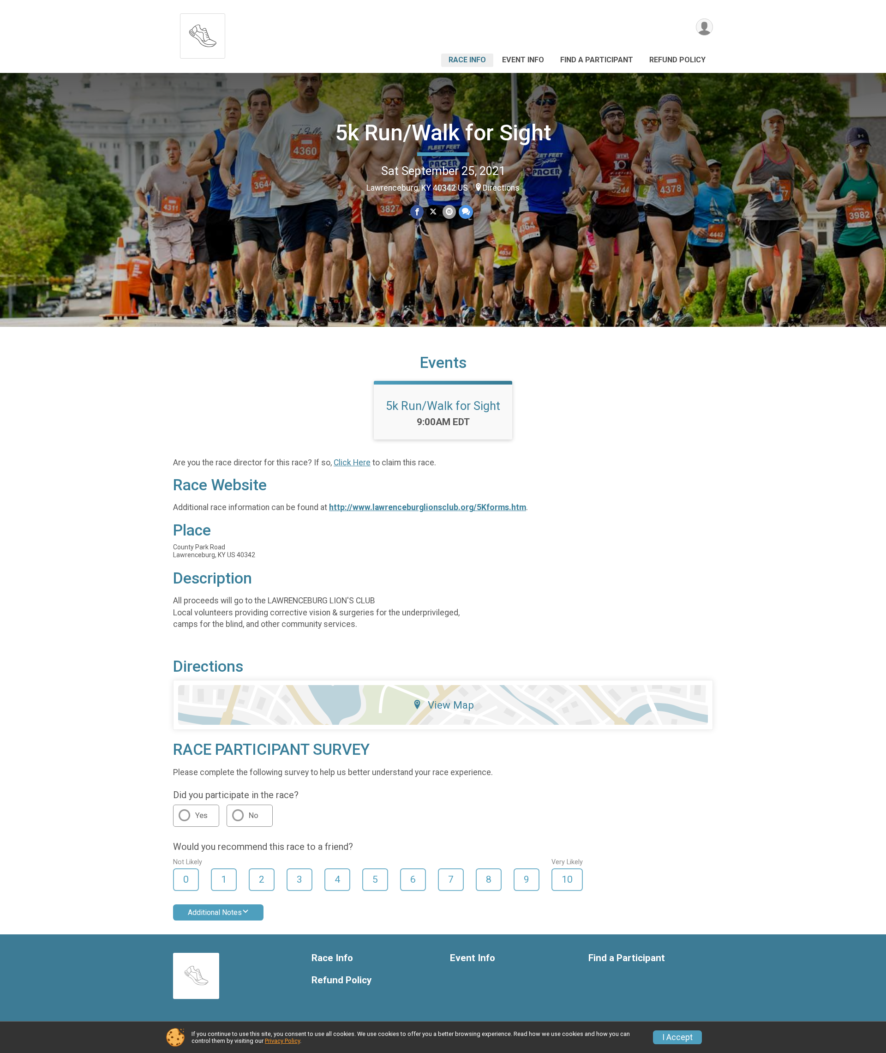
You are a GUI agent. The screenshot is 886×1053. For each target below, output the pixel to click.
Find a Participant (596, 59)
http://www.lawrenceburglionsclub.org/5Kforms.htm (427, 507)
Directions (501, 188)
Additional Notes (215, 912)
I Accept (677, 1037)
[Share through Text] (466, 211)
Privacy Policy (282, 1040)
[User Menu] (704, 27)
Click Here (352, 462)
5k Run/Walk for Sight (443, 133)
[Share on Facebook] (417, 211)
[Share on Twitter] (433, 211)
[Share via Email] (449, 211)
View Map (451, 705)
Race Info (467, 59)
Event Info (523, 59)
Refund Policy (677, 59)
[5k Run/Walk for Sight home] (202, 33)
